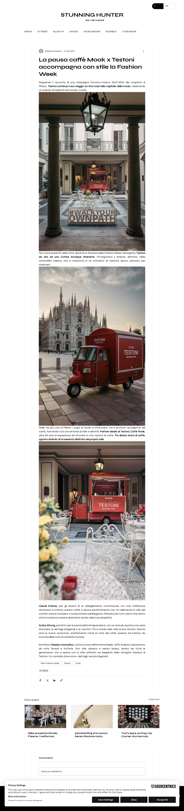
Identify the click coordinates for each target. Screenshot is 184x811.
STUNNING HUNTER (92, 15)
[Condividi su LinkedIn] (54, 680)
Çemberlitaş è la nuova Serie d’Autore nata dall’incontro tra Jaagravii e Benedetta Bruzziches (91, 735)
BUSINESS (111, 31)
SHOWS (74, 31)
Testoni (67, 663)
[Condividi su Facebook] (40, 680)
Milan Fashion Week (50, 663)
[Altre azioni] (143, 51)
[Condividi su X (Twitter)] (47, 680)
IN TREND (43, 31)
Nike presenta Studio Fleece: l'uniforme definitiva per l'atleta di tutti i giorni (44, 735)
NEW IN (28, 31)
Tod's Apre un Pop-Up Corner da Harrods (136, 735)
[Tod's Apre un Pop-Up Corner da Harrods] (138, 716)
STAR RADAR (129, 31)
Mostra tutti (154, 699)
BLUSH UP (58, 31)
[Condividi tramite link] (61, 680)
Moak (78, 663)
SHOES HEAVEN (92, 31)
